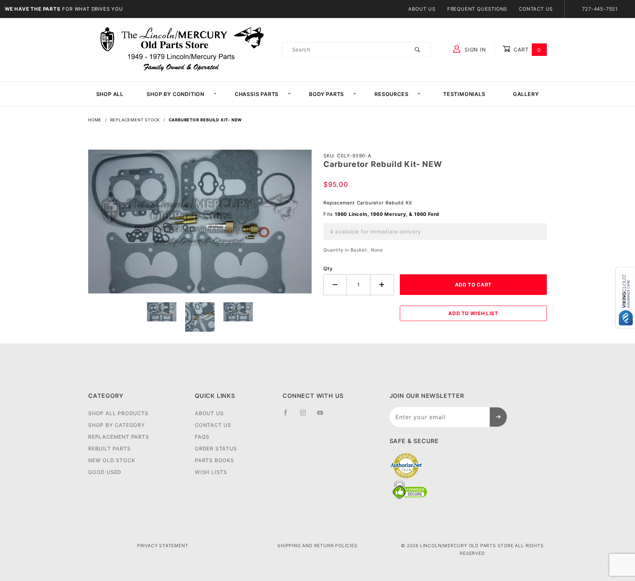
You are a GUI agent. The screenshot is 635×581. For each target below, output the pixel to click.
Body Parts (326, 94)
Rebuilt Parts (109, 448)
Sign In (474, 49)
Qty (328, 268)
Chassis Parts (257, 94)
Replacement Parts (118, 437)
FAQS (202, 437)
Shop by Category (116, 425)
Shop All (109, 94)
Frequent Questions (477, 9)
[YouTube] (323, 415)
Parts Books (214, 460)
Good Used (104, 472)
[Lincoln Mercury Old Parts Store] (182, 49)
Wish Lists (211, 472)
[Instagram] (306, 415)
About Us (421, 9)
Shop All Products (118, 413)
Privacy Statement (163, 545)
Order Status (216, 448)
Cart (526, 49)
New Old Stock (111, 460)
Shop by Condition (175, 94)
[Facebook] (289, 415)
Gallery (526, 94)
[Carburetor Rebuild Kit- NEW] (200, 225)
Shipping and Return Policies (317, 545)
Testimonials (464, 94)
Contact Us (536, 9)
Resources (391, 94)
